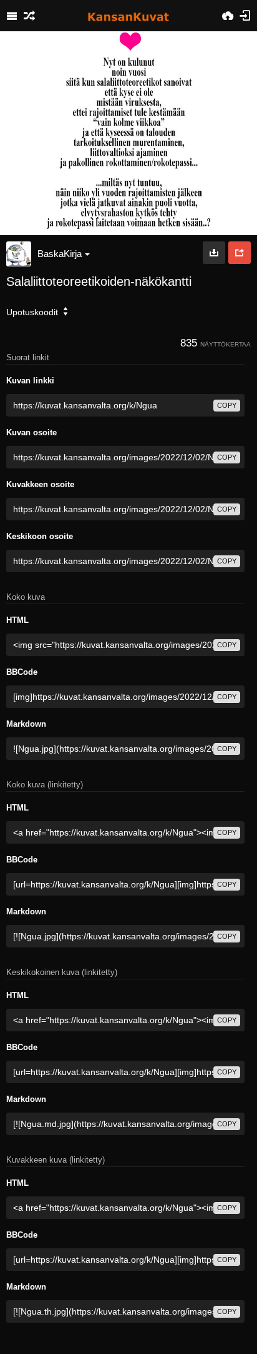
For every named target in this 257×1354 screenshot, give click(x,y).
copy (226, 405)
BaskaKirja (59, 253)
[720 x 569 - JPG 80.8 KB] (214, 252)
